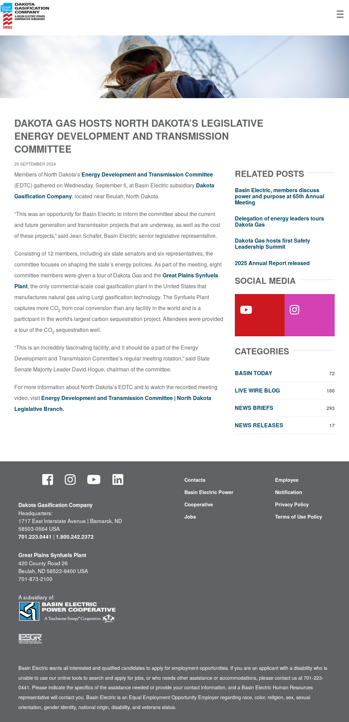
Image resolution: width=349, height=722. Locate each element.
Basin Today (285, 373)
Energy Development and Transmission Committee (147, 174)
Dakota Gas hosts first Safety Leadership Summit (272, 243)
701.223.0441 (35, 536)
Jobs (190, 516)
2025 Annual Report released (272, 263)
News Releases (285, 425)
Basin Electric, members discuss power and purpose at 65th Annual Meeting (279, 196)
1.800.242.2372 (75, 536)
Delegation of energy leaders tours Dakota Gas (279, 221)
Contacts (195, 479)
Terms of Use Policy (298, 516)
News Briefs (285, 407)
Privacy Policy (292, 504)
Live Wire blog (285, 390)
